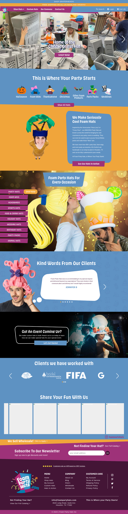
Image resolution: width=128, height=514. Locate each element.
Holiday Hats (14, 219)
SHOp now (30, 191)
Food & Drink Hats (14, 213)
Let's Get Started (51, 343)
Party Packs (14, 235)
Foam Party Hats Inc (67, 512)
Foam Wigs (14, 197)
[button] (5, 39)
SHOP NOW (64, 55)
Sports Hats (14, 208)
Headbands (14, 202)
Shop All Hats (64, 105)
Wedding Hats (14, 224)
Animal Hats (14, 241)
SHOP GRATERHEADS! (64, 2)
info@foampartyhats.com (64, 500)
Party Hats (14, 191)
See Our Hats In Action (88, 163)
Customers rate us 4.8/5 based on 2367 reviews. (69, 466)
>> (107, 453)
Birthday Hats (14, 230)
